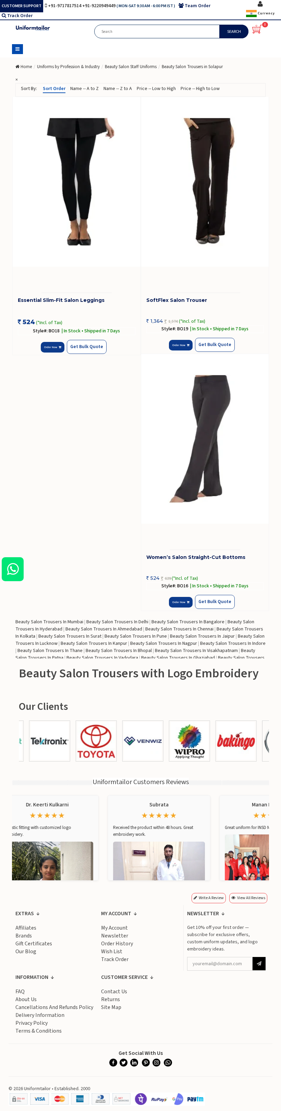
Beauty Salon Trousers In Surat (69, 636)
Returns (110, 999)
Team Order (197, 5)
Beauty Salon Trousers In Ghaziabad (178, 657)
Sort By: (29, 88)
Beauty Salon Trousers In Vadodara (102, 657)
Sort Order (54, 88)
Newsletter (114, 936)
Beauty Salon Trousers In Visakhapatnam (196, 650)
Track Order (20, 15)
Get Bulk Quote (86, 346)
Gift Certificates (33, 943)
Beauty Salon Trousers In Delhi (117, 621)
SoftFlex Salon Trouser (176, 300)
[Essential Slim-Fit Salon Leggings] (76, 182)
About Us (26, 999)
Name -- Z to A (117, 88)
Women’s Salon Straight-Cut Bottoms (195, 557)
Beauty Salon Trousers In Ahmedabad (103, 629)
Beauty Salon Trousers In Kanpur (94, 643)
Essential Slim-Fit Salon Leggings (61, 300)
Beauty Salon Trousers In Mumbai (49, 621)
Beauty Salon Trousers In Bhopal (119, 650)
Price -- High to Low (200, 88)
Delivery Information (39, 1015)
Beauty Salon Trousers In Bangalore (187, 621)
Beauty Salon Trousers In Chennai (179, 629)
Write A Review (211, 898)
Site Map (111, 1007)
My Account (114, 928)
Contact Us (114, 991)
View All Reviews (251, 898)
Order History (117, 943)
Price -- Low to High (156, 88)
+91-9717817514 (65, 5)
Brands (23, 936)
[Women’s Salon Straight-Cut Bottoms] (205, 439)
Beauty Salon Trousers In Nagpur (163, 643)
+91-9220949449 (99, 5)
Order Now (51, 347)
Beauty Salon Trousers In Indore (233, 643)
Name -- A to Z (84, 88)
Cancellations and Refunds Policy (54, 1007)
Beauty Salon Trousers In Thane (50, 650)
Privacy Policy (31, 1023)
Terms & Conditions (38, 1031)
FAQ (20, 991)
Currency (266, 13)
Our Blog (25, 951)
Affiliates (25, 928)
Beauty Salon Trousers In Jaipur (202, 636)
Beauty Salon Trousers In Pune (136, 636)
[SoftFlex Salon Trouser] (205, 182)
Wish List (111, 951)
